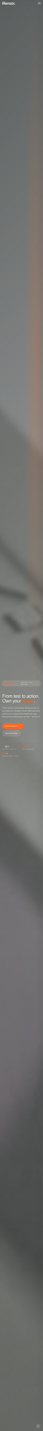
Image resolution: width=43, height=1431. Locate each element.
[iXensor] (8, 3)
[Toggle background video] (38, 1426)
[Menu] (39, 3)
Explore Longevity (11, 726)
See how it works (11, 733)
